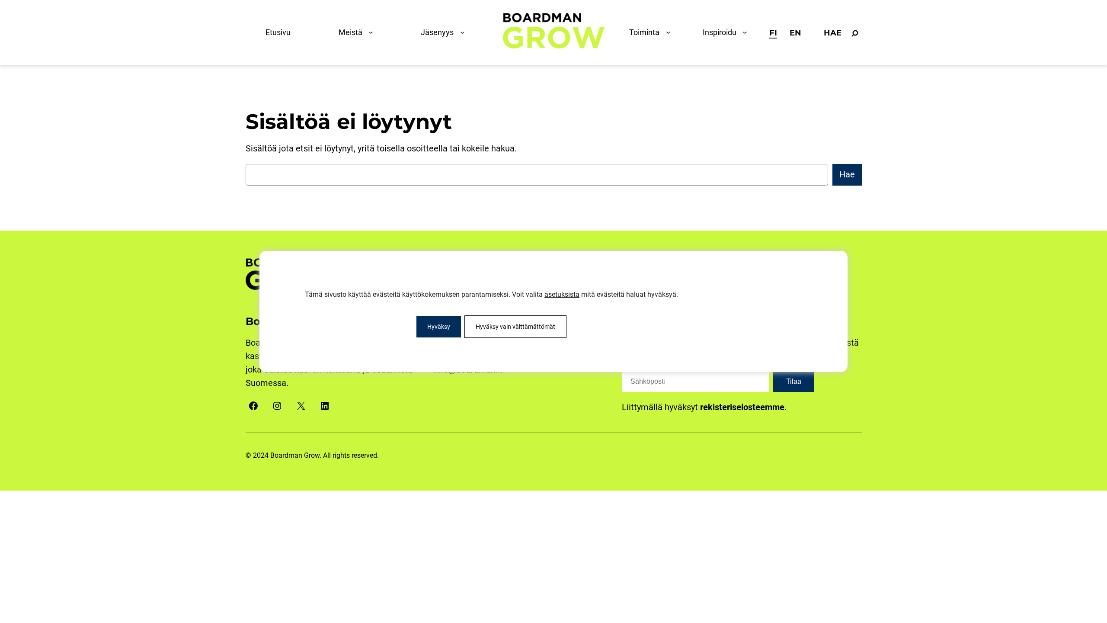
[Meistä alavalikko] (372, 32)
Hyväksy (438, 326)
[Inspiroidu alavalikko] (746, 32)
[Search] (855, 33)
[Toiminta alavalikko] (670, 32)
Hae (847, 174)
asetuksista (561, 294)
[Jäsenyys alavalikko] (464, 32)
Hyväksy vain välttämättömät (515, 326)
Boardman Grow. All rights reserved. (324, 455)
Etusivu (278, 32)
